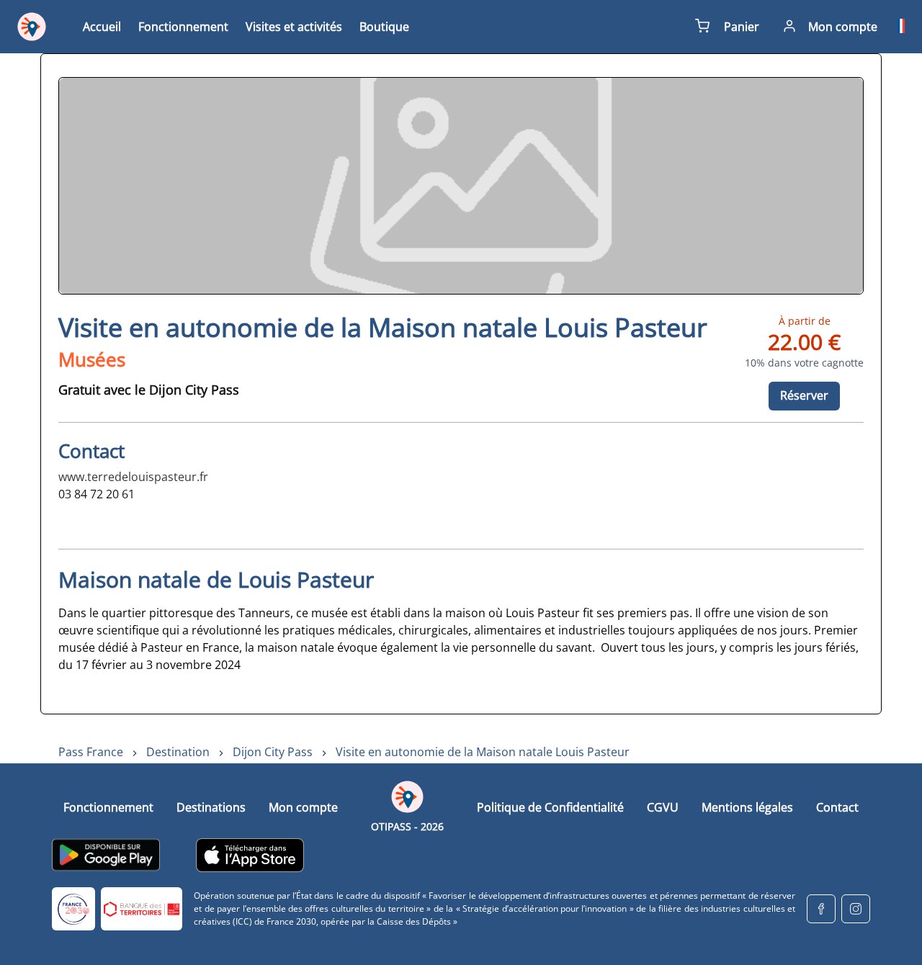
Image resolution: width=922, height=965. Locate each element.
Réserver (804, 395)
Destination (178, 752)
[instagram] (855, 908)
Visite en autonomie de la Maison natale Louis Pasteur (483, 752)
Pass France (90, 752)
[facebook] (821, 908)
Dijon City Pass (273, 752)
